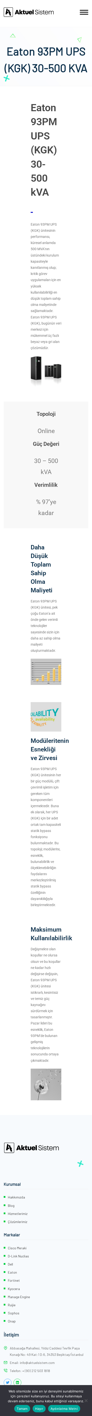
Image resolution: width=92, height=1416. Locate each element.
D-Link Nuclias (18, 1256)
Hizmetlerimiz (17, 1214)
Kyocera (14, 1289)
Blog (11, 1205)
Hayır (39, 1409)
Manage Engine (19, 1297)
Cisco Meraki (17, 1248)
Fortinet (14, 1280)
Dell (10, 1264)
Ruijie (11, 1305)
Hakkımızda (16, 1197)
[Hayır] (85, 1400)
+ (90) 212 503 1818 (36, 1371)
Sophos (13, 1313)
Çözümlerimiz (17, 1222)
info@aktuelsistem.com (37, 1363)
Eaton (12, 1272)
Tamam (22, 1409)
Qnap (12, 1321)
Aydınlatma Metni (64, 1409)
